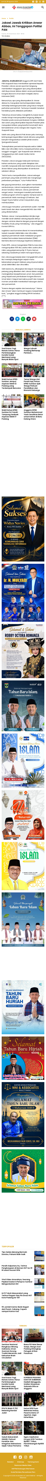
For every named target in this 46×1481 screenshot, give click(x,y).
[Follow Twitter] (36, 1)
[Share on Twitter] (17, 319)
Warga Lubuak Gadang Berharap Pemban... (32, 350)
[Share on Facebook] (12, 319)
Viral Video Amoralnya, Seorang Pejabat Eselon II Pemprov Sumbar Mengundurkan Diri (17, 1281)
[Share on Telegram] (28, 319)
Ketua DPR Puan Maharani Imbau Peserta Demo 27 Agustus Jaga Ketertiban (31, 1412)
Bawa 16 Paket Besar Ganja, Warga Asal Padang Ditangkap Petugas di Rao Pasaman (33, 1348)
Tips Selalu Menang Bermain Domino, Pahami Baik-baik (14, 1253)
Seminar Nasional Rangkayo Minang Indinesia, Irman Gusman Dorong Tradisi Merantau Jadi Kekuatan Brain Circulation (11, 1351)
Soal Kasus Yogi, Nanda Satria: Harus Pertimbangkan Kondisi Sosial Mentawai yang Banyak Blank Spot (11, 354)
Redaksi (10, 1462)
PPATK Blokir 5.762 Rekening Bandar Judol (10, 1410)
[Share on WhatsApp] (23, 319)
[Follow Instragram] (25, 1457)
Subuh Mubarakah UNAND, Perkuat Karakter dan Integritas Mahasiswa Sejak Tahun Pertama (11, 1441)
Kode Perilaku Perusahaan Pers (23, 1472)
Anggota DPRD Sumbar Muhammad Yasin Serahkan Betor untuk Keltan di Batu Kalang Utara (33, 414)
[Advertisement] (23, 447)
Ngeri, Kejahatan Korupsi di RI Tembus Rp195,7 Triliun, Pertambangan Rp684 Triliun (34, 1441)
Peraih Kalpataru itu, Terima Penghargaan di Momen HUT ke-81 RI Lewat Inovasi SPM (17, 1268)
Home (4, 18)
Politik (11, 18)
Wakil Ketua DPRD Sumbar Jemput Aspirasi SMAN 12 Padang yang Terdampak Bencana (11, 383)
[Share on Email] (34, 319)
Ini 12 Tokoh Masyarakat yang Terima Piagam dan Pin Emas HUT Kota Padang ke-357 (17, 1295)
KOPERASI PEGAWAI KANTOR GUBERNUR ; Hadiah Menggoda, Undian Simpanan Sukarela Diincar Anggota (33, 1383)
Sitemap (20, 1462)
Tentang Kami (33, 1462)
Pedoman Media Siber (23, 1465)
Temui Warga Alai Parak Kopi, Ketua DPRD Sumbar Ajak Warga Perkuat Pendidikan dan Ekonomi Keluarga (32, 385)
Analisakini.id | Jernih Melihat (26, 1476)
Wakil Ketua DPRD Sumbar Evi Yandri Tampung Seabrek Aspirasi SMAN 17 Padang (10, 414)
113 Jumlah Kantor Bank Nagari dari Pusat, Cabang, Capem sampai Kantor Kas (15, 1309)
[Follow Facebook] (33, 1)
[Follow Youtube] (43, 1)
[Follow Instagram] (40, 1)
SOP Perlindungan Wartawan (23, 1469)
